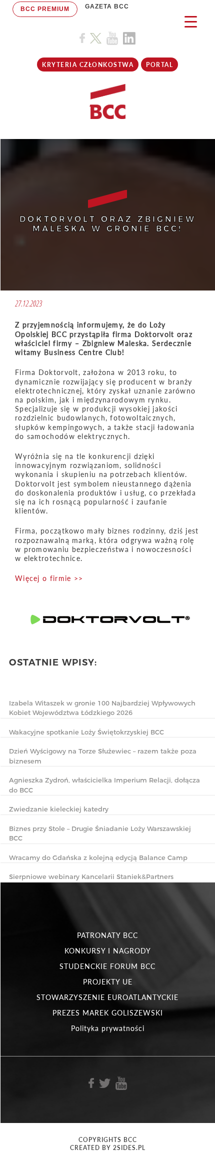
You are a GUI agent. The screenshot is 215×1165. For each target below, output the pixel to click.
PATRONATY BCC (107, 935)
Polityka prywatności (107, 1028)
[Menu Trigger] (190, 21)
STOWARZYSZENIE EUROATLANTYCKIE (107, 997)
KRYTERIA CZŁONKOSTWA (88, 64)
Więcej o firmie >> (49, 578)
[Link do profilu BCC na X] (96, 38)
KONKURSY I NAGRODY (107, 950)
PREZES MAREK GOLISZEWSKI (107, 1012)
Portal (159, 64)
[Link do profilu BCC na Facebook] (82, 38)
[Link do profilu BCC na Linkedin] (129, 38)
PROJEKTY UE (107, 982)
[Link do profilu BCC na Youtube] (112, 38)
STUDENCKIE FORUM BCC (108, 966)
